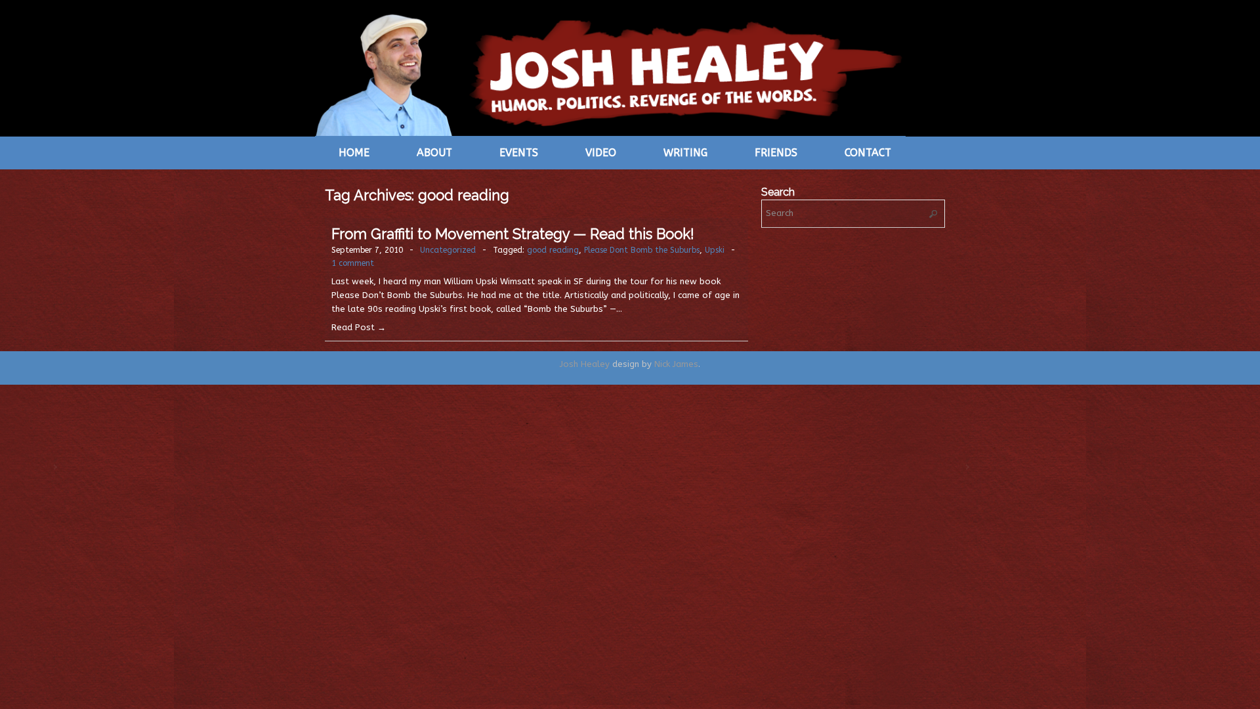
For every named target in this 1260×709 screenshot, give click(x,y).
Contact (868, 152)
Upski (714, 250)
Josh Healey (585, 364)
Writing (685, 152)
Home (354, 152)
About (434, 152)
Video (600, 152)
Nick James (676, 364)
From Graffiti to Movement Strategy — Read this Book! (512, 233)
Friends (776, 152)
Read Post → (358, 327)
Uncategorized (448, 250)
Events (518, 152)
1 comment (352, 263)
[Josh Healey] (610, 74)
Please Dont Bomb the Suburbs (642, 250)
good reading (553, 250)
